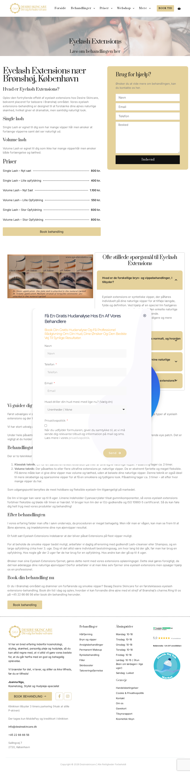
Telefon (50, 364)
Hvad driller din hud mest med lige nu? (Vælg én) (79, 402)
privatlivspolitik (79, 438)
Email (49, 383)
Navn (48, 346)
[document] (95, 386)
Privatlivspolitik (55, 420)
